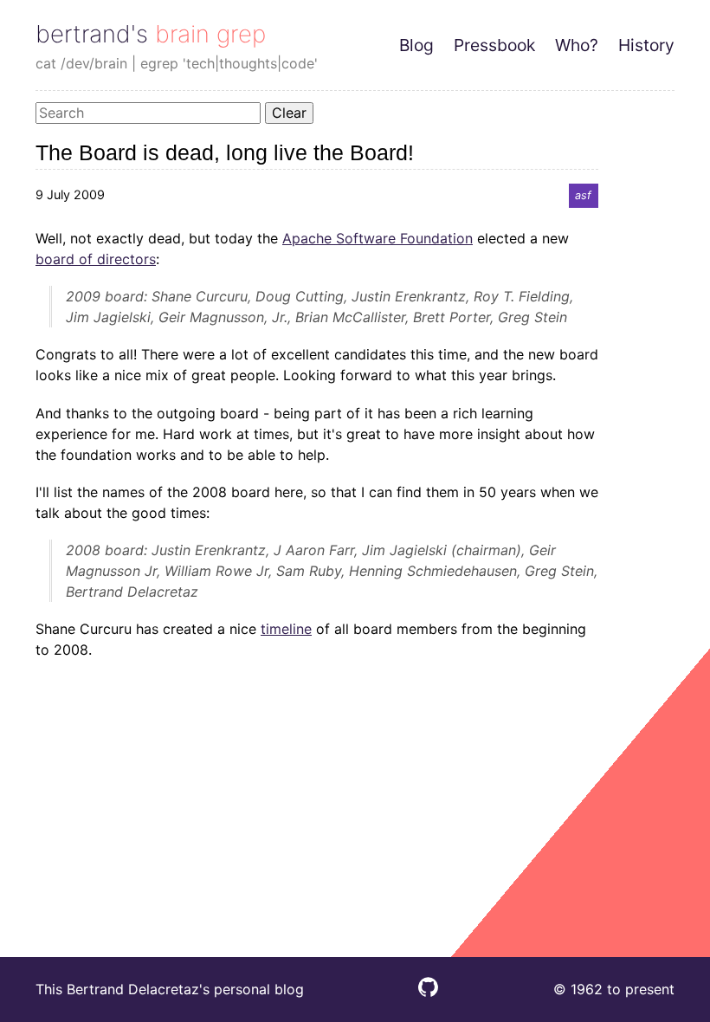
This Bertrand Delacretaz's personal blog (170, 989)
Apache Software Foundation (377, 238)
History (646, 45)
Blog (416, 45)
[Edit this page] (428, 991)
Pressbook (494, 45)
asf (583, 195)
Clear (289, 112)
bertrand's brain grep (151, 34)
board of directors (96, 259)
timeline (286, 628)
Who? (576, 45)
